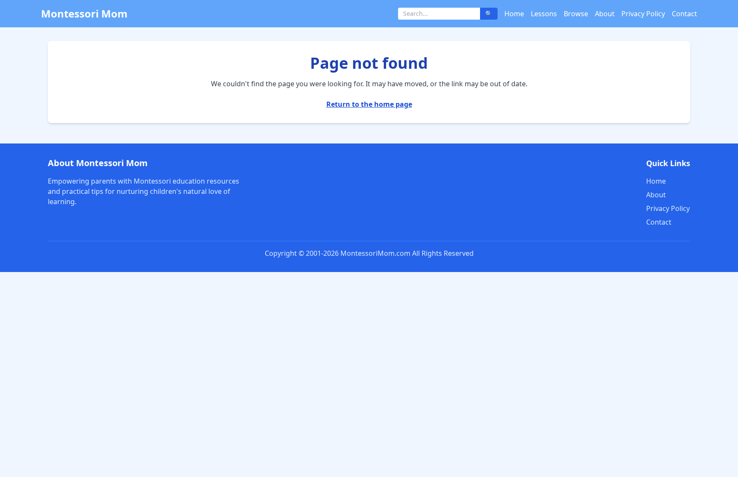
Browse (576, 13)
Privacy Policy (643, 13)
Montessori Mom (84, 13)
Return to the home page (369, 104)
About (605, 13)
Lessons (544, 13)
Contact (684, 13)
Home (514, 13)
